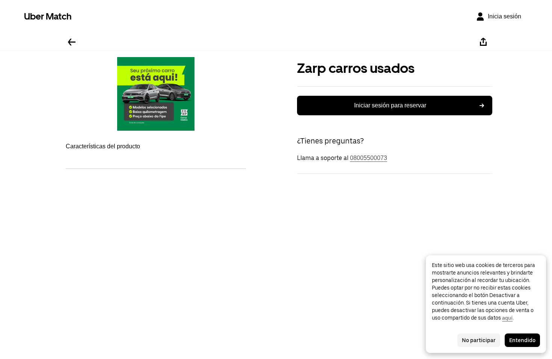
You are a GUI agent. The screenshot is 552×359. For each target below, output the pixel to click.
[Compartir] (483, 42)
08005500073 (368, 158)
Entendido (522, 340)
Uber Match (48, 16)
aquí (507, 318)
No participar (479, 340)
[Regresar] (72, 42)
